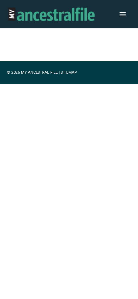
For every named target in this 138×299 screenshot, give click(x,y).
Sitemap (69, 72)
